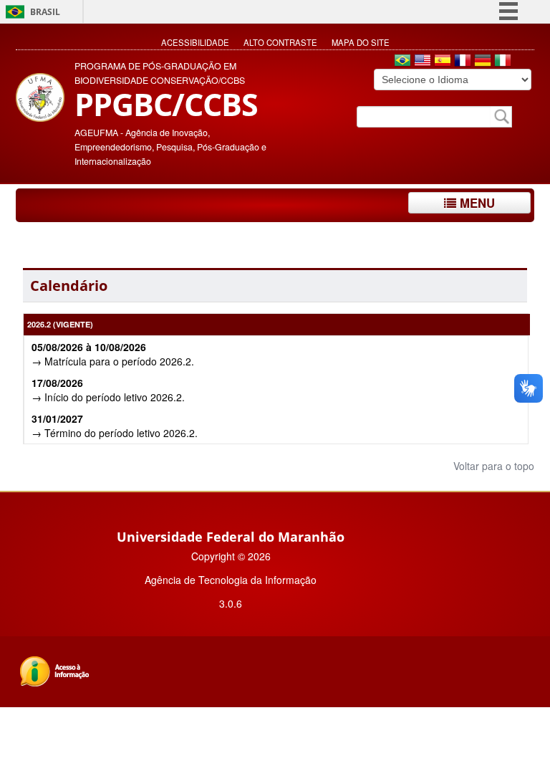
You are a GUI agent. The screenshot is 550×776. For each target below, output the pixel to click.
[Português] (402, 61)
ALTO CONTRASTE (280, 42)
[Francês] (462, 61)
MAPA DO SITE (361, 42)
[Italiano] (502, 61)
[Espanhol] (442, 61)
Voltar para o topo (492, 466)
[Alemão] (482, 61)
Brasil (45, 12)
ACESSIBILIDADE (195, 42)
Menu (475, 202)
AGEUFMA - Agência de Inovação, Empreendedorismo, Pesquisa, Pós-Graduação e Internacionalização (170, 147)
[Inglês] (422, 61)
